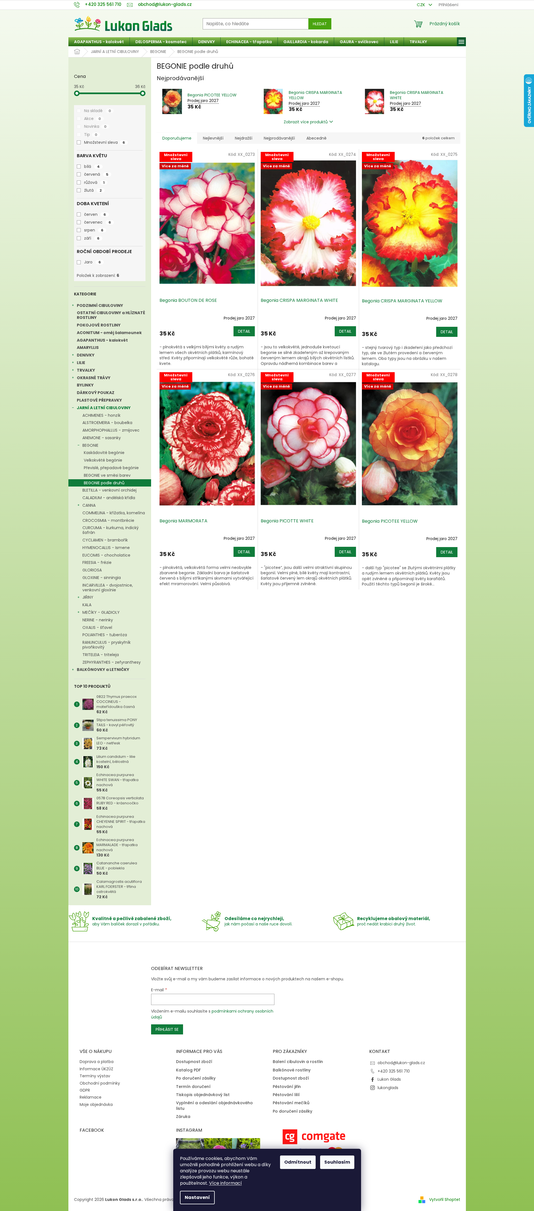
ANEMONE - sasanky (101, 438)
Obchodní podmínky (100, 1083)
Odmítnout (297, 1162)
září (92, 238)
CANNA (89, 505)
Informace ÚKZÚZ (96, 1069)
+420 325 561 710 (394, 1071)
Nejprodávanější (279, 138)
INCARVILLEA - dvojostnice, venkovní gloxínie (107, 587)
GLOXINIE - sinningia (101, 577)
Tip (90, 134)
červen (95, 214)
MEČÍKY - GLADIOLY (101, 612)
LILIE (81, 362)
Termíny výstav (95, 1076)
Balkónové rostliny (292, 1070)
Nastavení (197, 1197)
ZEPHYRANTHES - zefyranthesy (111, 662)
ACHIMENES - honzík (101, 415)
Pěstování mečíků (291, 1103)
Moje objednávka (96, 1104)
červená (96, 174)
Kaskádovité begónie (104, 452)
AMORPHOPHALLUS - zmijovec (111, 430)
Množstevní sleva (104, 142)
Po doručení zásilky (196, 1078)
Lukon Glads (389, 1079)
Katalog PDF (188, 1070)
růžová (94, 182)
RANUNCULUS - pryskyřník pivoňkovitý (106, 645)
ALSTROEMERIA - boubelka (107, 422)
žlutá (93, 190)
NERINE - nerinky (97, 620)
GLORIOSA (92, 570)
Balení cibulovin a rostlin (298, 1061)
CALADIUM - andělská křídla (108, 498)
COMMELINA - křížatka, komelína (113, 513)
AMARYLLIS (88, 347)
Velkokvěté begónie (103, 460)
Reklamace (90, 1097)
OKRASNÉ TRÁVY (93, 378)
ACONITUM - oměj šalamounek (109, 332)
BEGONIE (90, 445)
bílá (92, 166)
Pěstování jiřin (287, 1086)
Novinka (95, 126)
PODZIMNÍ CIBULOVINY (100, 305)
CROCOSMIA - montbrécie (108, 520)
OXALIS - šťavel (97, 627)
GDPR (85, 1090)
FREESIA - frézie (97, 562)
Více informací (225, 1183)
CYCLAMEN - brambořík (105, 540)
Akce (92, 118)
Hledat (320, 24)
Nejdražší (243, 138)
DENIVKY (85, 355)
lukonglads (388, 1087)
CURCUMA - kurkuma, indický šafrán (110, 530)
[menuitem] (99, 41)
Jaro (92, 262)
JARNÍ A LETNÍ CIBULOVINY (104, 408)
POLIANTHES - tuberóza (104, 635)
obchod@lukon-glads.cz (401, 1063)
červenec (97, 222)
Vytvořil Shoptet (444, 1199)
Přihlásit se (167, 1029)
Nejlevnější (213, 138)
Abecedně (316, 138)
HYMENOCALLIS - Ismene (106, 547)
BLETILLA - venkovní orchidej (109, 490)
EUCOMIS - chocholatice (106, 555)
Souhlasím (337, 1162)
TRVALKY (86, 370)
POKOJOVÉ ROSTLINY (99, 325)
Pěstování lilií (286, 1094)
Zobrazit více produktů (306, 122)
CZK (421, 5)
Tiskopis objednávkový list (203, 1094)
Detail (244, 331)
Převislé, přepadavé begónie (111, 468)
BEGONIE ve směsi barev (107, 475)
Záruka (183, 1116)
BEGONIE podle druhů (104, 483)
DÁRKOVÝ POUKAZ (95, 392)
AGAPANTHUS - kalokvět (102, 340)
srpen (93, 230)
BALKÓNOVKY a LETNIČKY (103, 669)
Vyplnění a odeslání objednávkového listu (214, 1105)
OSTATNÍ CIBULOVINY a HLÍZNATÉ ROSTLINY (111, 315)
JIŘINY (87, 597)
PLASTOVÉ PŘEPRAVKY (99, 400)
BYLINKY (85, 385)
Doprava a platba (97, 1061)
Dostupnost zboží (194, 1061)
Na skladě (97, 111)
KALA (86, 605)
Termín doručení (193, 1086)
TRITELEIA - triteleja (100, 654)
